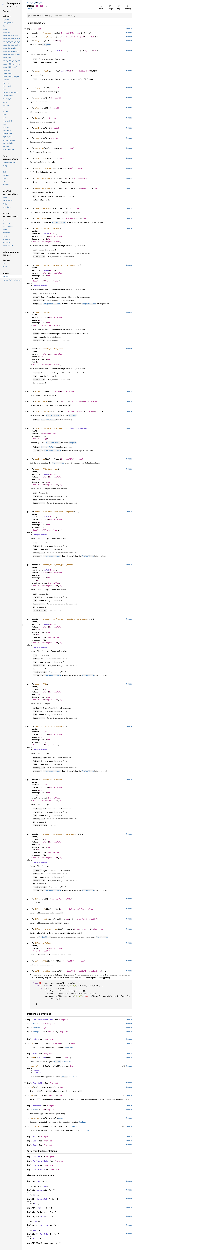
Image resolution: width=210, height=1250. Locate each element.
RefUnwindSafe (40, 1161)
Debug (36, 1039)
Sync (35, 1145)
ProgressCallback (41, 286)
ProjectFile (67, 459)
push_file (40, 459)
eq (32, 1087)
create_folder (42, 312)
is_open (39, 88)
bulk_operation (42, 971)
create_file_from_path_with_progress (54, 511)
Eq (34, 1136)
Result (54, 98)
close (37, 108)
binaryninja (13, 3)
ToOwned (37, 1105)
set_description (43, 168)
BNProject (75, 33)
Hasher (42, 1058)
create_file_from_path (46, 469)
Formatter (56, 1043)
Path (63, 51)
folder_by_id (41, 401)
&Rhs (51, 1095)
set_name (39, 148)
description (41, 158)
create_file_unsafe (52, 779)
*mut (42, 1024)
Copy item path (46, 6)
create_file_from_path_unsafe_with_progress (66, 619)
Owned (35, 1110)
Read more (69, 1047)
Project (37, 29)
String (52, 118)
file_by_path (41, 919)
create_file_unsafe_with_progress (60, 834)
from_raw (47, 33)
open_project (41, 71)
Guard (51, 1032)
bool (57, 88)
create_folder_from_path (47, 228)
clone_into (36, 1126)
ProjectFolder (70, 218)
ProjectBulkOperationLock (87, 971)
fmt (32, 1043)
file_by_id (40, 909)
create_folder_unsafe (54, 349)
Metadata (83, 178)
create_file (41, 684)
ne (32, 1095)
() (60, 98)
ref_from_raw (49, 37)
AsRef (57, 51)
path (37, 128)
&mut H (66, 1058)
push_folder (41, 218)
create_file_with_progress (48, 726)
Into (42, 1216)
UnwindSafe (39, 1169)
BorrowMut (41, 1199)
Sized (38, 1073)
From (38, 1208)
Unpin (36, 1165)
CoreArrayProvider (43, 1019)
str (78, 51)
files (37, 899)
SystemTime (53, 583)
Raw (34, 1024)
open (37, 98)
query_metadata (42, 178)
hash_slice (36, 1066)
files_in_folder (43, 943)
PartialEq (38, 1083)
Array (53, 41)
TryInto (44, 1234)
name (37, 138)
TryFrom (44, 1225)
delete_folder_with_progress (50, 428)
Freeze (36, 1156)
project (39, 3)
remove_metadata (43, 208)
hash (33, 1058)
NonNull (65, 33)
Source (29, 9)
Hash (35, 1053)
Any (38, 1181)
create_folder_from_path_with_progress (55, 265)
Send (35, 1141)
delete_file (41, 961)
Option (88, 51)
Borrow (40, 1190)
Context (36, 1028)
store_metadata (42, 188)
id (36, 118)
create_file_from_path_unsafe (58, 565)
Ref (92, 37)
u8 (46, 689)
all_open (39, 41)
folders (39, 391)
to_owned (35, 1118)
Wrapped (36, 1032)
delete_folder (42, 411)
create (38, 51)
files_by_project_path (46, 929)
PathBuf (55, 128)
